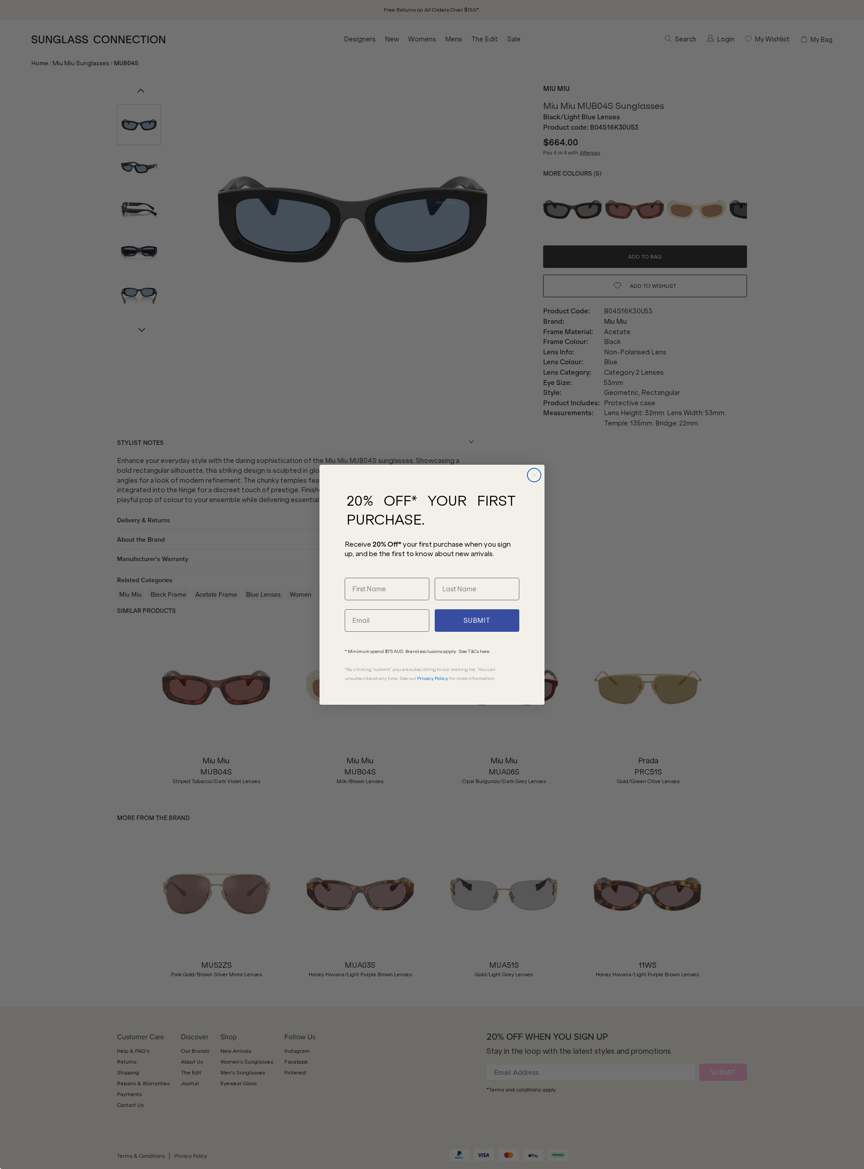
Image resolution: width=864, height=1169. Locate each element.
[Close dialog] (534, 475)
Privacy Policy (432, 678)
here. (485, 651)
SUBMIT (477, 620)
